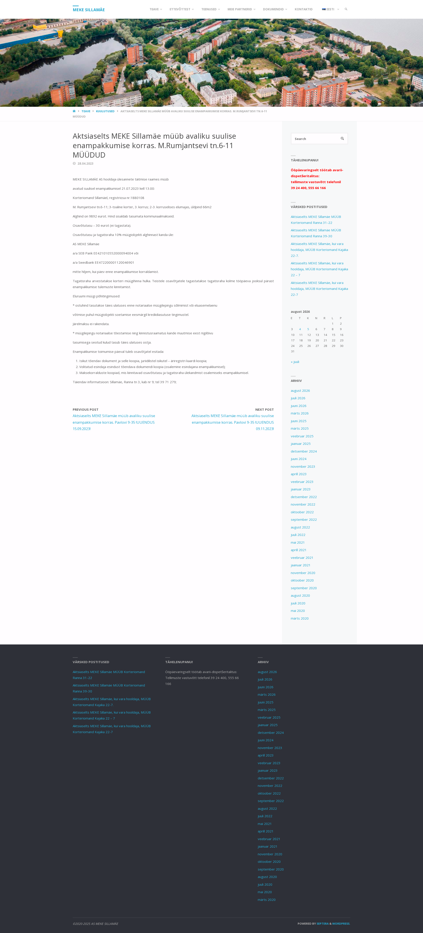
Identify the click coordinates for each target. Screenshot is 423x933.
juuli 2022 (298, 534)
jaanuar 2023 (301, 489)
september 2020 (304, 588)
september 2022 (304, 519)
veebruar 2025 (302, 436)
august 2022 (300, 527)
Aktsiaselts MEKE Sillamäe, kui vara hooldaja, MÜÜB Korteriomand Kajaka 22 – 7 (319, 269)
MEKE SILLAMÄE (89, 9)
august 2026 (300, 390)
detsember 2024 (304, 451)
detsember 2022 (304, 497)
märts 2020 (300, 618)
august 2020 (300, 595)
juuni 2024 (298, 458)
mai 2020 (298, 610)
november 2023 (303, 466)
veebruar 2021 (302, 557)
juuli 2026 (298, 398)
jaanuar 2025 (301, 443)
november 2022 (303, 504)
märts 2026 (300, 413)
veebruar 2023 (302, 481)
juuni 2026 (298, 405)
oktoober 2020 (302, 580)
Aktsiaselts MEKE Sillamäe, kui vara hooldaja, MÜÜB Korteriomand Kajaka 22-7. (319, 249)
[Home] (74, 111)
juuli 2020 (298, 603)
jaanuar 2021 (301, 565)
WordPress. (341, 924)
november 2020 (303, 572)
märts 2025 (300, 428)
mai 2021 (298, 542)
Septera (322, 924)
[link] (346, 9)
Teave (86, 111)
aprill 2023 (299, 474)
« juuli (295, 361)
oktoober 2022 (302, 512)
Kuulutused (105, 111)
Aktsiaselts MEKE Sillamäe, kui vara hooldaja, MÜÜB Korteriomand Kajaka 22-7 (319, 288)
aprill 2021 (299, 550)
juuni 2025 (298, 421)
